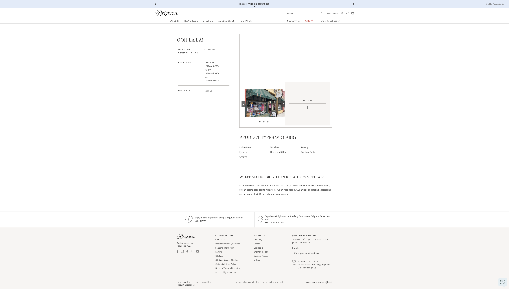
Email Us (208, 91)
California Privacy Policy (225, 264)
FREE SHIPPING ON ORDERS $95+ (254, 4)
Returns (218, 252)
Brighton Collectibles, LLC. (253, 282)
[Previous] (155, 4)
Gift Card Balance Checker (226, 260)
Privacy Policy (183, 282)
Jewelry (304, 147)
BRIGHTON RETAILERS (315, 282)
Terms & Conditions (203, 282)
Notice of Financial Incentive (227, 268)
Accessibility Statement (225, 272)
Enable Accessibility (495, 4)
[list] (263, 104)
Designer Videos (261, 256)
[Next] (353, 4)
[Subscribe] (326, 253)
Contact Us (220, 239)
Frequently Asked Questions (227, 244)
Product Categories (186, 285)
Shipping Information (224, 248)
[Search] (321, 13)
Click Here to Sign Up (307, 268)
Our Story (258, 239)
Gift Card (219, 256)
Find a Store (332, 13)
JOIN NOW (200, 221)
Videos (257, 260)
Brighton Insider (261, 252)
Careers (257, 244)
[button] (175, 20)
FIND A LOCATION (275, 222)
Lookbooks (258, 248)
